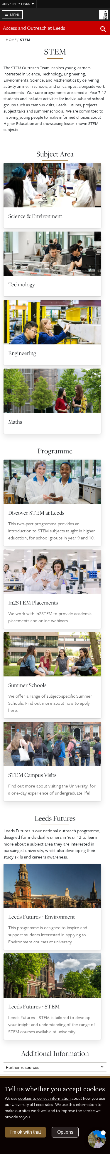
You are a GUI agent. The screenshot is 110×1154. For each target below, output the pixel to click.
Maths (15, 421)
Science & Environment (35, 216)
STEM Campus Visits (32, 775)
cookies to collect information (44, 1098)
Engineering (22, 353)
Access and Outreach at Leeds (34, 28)
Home (11, 39)
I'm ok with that (25, 1132)
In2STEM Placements (33, 602)
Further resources (22, 1067)
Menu (15, 15)
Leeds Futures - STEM (34, 1006)
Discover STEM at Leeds (36, 512)
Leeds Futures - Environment (41, 916)
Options (65, 1132)
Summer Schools (27, 685)
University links (16, 3)
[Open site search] (103, 30)
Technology (21, 284)
